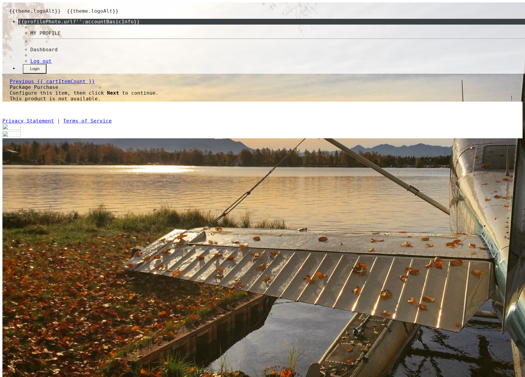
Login (34, 68)
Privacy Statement (28, 121)
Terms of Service (87, 121)
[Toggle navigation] (8, 7)
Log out (41, 61)
